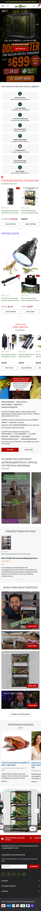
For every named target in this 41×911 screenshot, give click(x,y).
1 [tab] (18, 228)
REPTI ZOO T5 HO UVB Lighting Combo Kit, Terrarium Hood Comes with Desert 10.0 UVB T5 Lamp (10, 300)
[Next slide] (37, 810)
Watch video (32, 626)
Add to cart (30, 312)
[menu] (2, 6)
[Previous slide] (4, 810)
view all (20, 728)
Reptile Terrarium (7, 402)
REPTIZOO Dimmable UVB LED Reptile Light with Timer (26, 355)
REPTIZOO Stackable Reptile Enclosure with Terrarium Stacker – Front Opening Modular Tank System (30, 212)
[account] (34, 6)
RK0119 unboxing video (13, 634)
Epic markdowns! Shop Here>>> (9, 183)
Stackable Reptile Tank (13, 653)
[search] (8, 6)
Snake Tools (17, 404)
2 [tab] (20, 228)
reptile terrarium (20, 425)
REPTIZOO (22, 352)
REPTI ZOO (5, 208)
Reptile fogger (6, 404)
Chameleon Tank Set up (13, 693)
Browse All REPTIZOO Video (20, 714)
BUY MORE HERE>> (21, 330)
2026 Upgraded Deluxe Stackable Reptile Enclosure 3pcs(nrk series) (10, 212)
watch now (33, 705)
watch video (29, 450)
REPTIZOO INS (5, 468)
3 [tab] (22, 228)
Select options (11, 224)
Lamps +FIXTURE (21, 402)
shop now (10, 450)
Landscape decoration (9, 407)
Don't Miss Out (20, 49)
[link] (10, 196)
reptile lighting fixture (9, 439)
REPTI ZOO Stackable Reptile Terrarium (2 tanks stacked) (15, 554)
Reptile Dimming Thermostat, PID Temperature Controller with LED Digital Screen (8, 356)
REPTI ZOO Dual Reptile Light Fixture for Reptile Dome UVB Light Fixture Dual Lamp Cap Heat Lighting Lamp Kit (30, 300)
